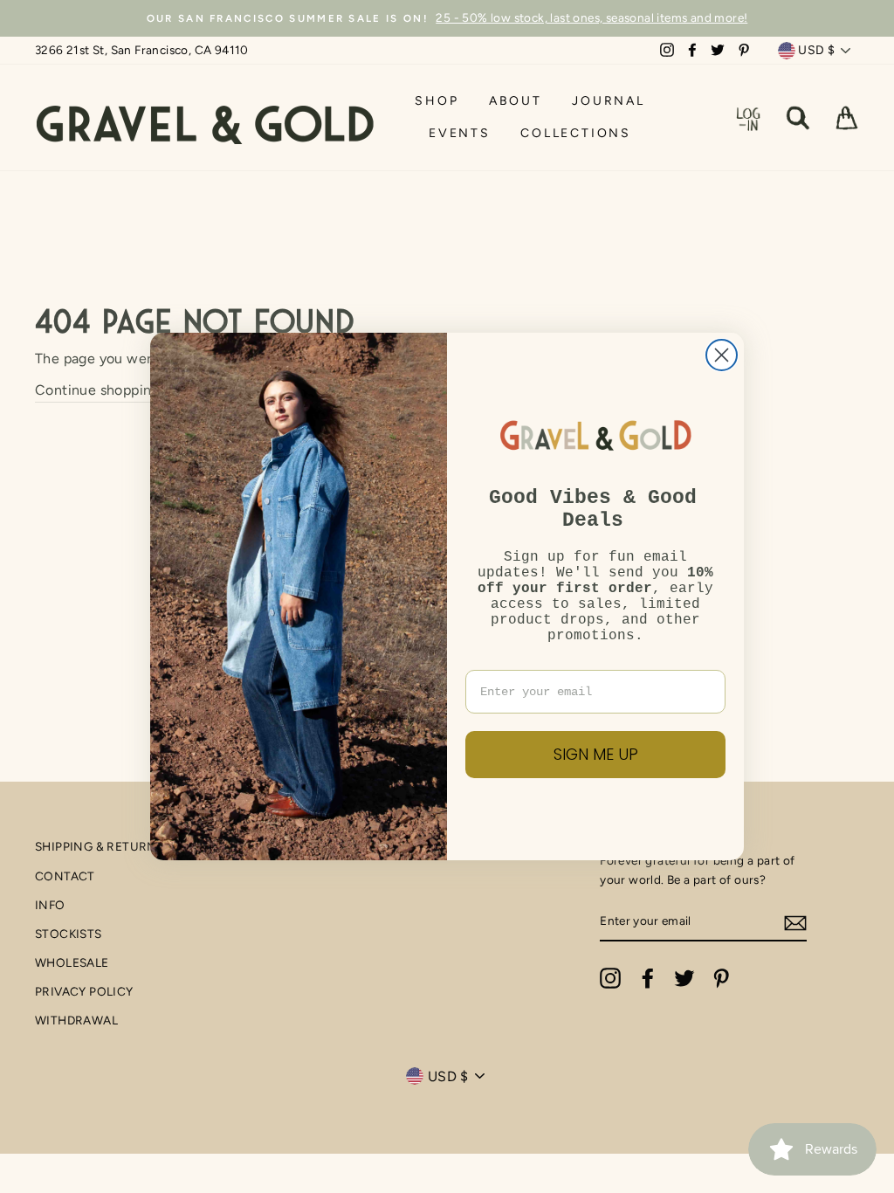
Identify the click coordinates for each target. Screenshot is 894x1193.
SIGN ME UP (596, 754)
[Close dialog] (721, 355)
